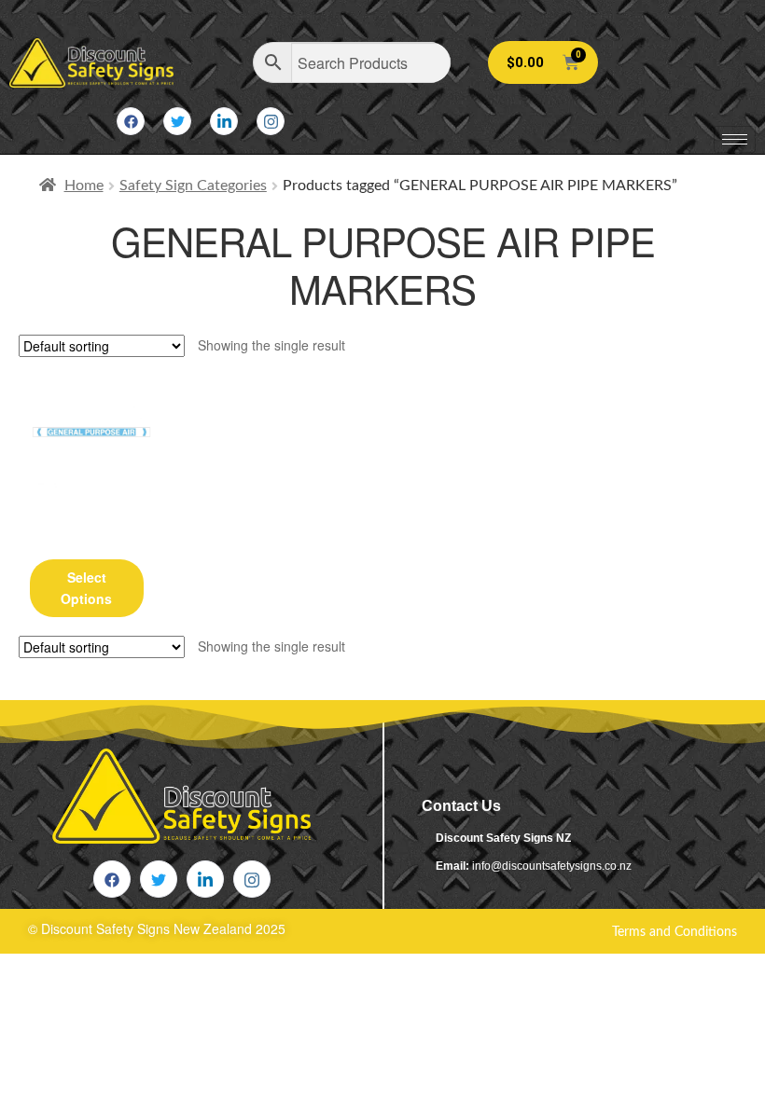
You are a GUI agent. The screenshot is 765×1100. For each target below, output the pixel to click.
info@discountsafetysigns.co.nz (552, 866)
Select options (86, 588)
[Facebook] (131, 121)
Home (84, 185)
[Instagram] (271, 121)
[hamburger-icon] (735, 139)
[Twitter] (177, 121)
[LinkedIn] (224, 121)
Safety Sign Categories (193, 185)
